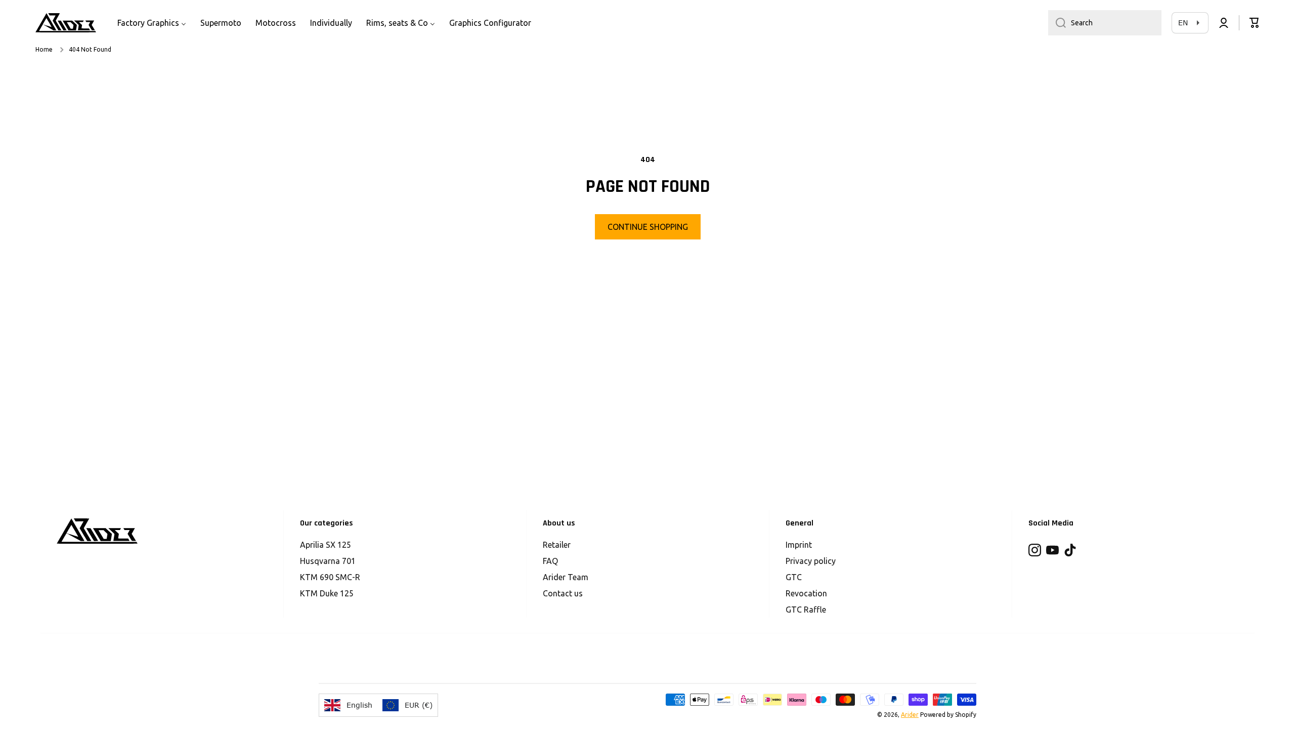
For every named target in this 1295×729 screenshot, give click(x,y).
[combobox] (1104, 22)
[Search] (1057, 22)
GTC (794, 577)
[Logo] (65, 22)
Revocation (806, 593)
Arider (910, 714)
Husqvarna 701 (328, 560)
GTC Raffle (806, 609)
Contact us (563, 593)
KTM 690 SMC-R (330, 577)
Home (44, 49)
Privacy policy (811, 560)
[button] (1254, 23)
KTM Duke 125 (327, 593)
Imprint (799, 544)
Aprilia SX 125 (325, 544)
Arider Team (565, 577)
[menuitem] (151, 23)
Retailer (557, 544)
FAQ (550, 560)
